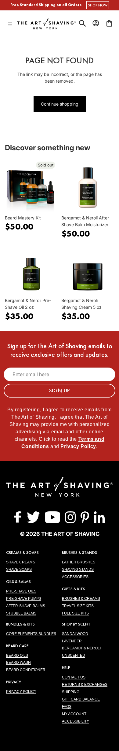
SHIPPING (70, 692)
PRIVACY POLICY (21, 691)
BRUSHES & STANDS (79, 552)
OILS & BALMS (18, 581)
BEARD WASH (18, 662)
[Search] (82, 24)
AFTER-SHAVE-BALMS (25, 606)
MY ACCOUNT (74, 714)
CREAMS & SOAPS (22, 552)
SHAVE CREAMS (20, 562)
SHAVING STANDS (78, 569)
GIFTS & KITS (73, 589)
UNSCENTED (73, 655)
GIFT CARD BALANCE (81, 699)
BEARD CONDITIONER (25, 670)
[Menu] (10, 24)
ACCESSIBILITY (75, 721)
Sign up (59, 390)
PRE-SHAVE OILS (21, 591)
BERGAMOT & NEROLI (81, 648)
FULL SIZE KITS (75, 613)
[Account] (96, 23)
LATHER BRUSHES (78, 562)
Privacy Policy (78, 446)
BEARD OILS (17, 655)
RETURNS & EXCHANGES (84, 684)
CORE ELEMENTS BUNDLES (31, 634)
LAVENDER (72, 641)
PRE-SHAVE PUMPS (23, 598)
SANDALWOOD (75, 634)
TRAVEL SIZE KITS (78, 606)
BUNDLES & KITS (20, 624)
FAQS (66, 706)
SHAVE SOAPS (19, 569)
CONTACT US (73, 677)
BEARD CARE (17, 645)
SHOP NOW (97, 5)
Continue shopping (59, 103)
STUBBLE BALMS (21, 613)
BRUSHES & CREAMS (81, 598)
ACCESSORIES (75, 577)
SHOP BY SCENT (76, 624)
